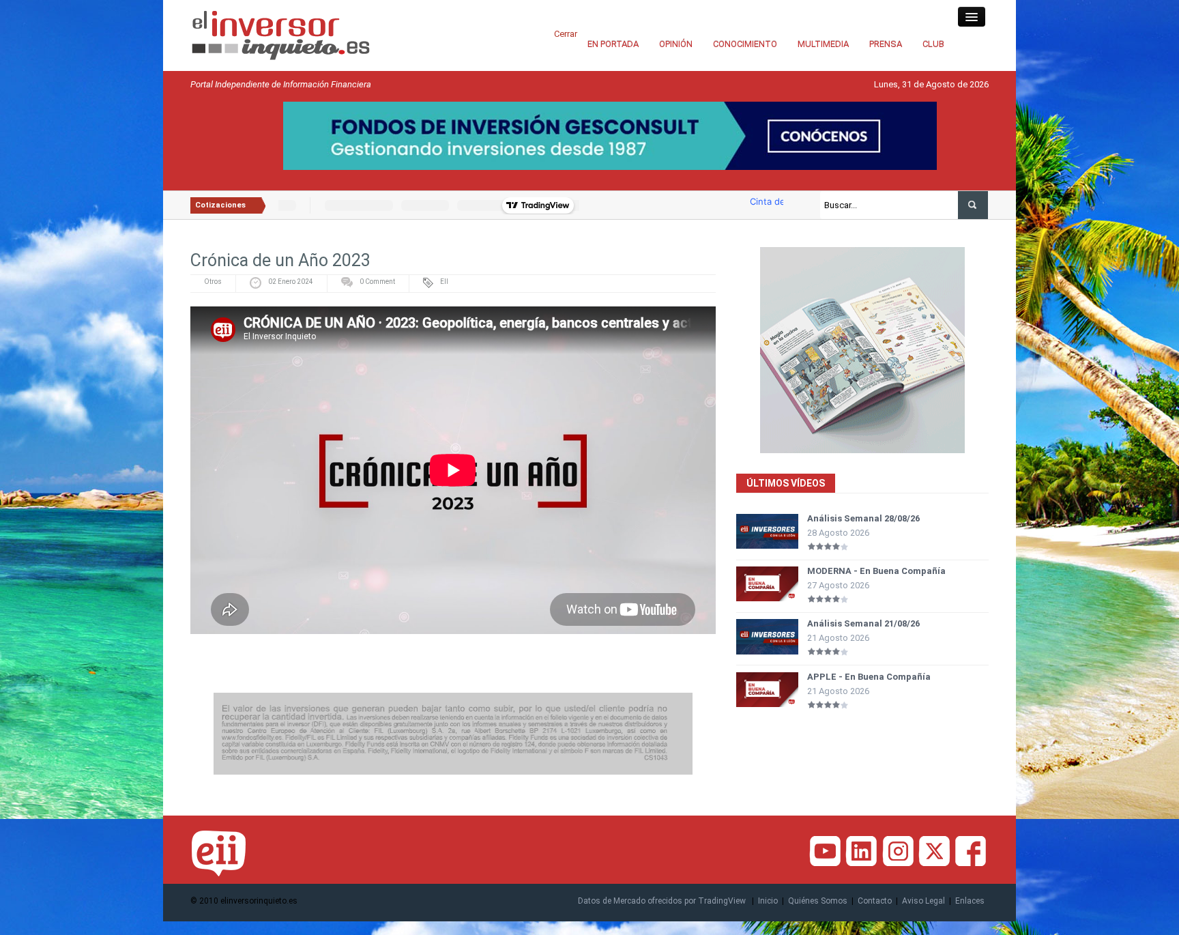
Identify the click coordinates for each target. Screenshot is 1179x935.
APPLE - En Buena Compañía (869, 677)
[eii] (280, 34)
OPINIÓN (676, 44)
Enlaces (970, 901)
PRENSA (885, 44)
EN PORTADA (613, 44)
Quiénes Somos (817, 901)
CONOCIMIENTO (745, 44)
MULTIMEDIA (823, 44)
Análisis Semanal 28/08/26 (863, 518)
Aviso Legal (923, 901)
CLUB (933, 44)
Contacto (875, 901)
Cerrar (565, 34)
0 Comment (377, 281)
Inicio (768, 901)
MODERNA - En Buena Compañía (876, 571)
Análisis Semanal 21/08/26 (863, 623)
